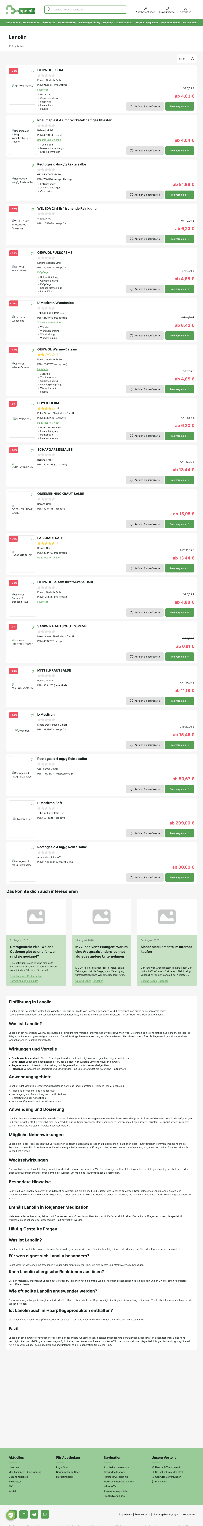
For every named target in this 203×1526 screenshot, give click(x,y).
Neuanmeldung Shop (68, 1471)
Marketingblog (64, 1476)
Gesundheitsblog (170, 22)
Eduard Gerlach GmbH (50, 80)
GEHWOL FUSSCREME (54, 253)
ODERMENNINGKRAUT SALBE (60, 494)
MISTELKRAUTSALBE (54, 670)
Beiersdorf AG (45, 130)
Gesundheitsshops (115, 1471)
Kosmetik (108, 22)
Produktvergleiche (147, 22)
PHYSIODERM (48, 403)
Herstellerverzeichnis (116, 1476)
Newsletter (15, 1481)
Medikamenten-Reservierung (25, 1471)
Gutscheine (190, 22)
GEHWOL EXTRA (50, 70)
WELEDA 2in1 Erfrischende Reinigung (67, 208)
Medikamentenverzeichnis (119, 1481)
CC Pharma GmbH (47, 768)
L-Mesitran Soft (49, 803)
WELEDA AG (44, 218)
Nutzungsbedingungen (166, 1514)
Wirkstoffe (110, 1486)
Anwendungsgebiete (116, 1491)
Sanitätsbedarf (124, 22)
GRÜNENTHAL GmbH (49, 174)
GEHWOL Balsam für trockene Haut (65, 582)
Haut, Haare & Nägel (48, 422)
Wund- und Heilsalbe (49, 322)
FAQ (11, 1486)
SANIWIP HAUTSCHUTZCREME (62, 626)
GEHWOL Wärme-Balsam (57, 349)
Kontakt (13, 1491)
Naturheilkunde (67, 22)
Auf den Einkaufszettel (147, 106)
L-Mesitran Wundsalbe (55, 303)
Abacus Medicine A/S (49, 857)
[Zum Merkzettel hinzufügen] (32, 71)
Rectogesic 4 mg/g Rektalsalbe (62, 759)
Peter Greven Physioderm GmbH (55, 413)
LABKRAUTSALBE (51, 538)
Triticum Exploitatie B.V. (50, 312)
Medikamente (31, 22)
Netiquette (188, 1514)
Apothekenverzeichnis (116, 1467)
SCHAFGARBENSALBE (55, 449)
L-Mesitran (46, 714)
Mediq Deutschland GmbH (52, 724)
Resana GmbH (45, 459)
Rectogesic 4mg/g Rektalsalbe (61, 164)
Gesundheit (13, 22)
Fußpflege (42, 89)
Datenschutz (142, 1514)
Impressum (125, 1514)
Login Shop (62, 1467)
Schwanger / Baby (89, 22)
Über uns (14, 1467)
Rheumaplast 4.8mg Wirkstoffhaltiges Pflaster (74, 120)
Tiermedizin (48, 22)
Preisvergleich (178, 106)
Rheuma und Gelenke (49, 139)
